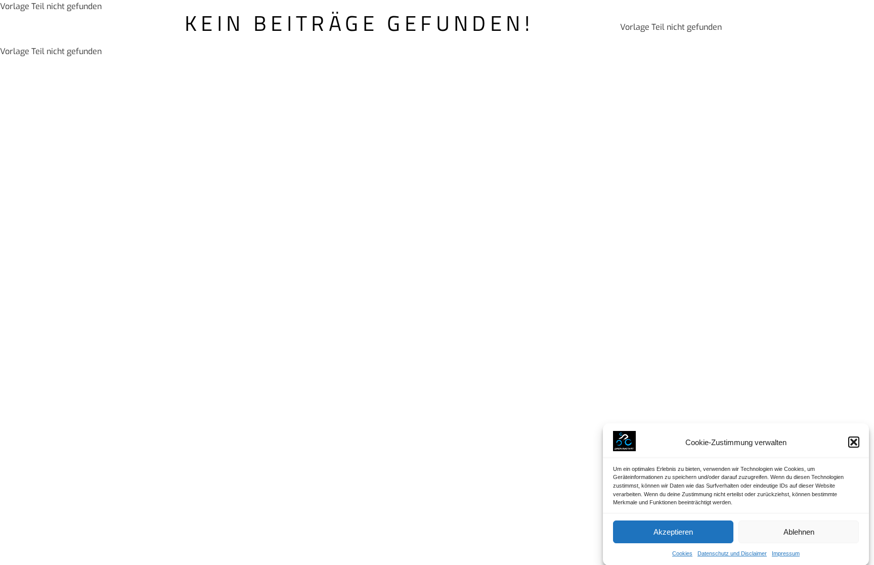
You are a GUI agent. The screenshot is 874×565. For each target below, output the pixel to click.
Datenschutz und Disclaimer (732, 553)
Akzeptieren (673, 532)
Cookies (682, 553)
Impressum (786, 553)
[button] (854, 442)
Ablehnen (798, 532)
